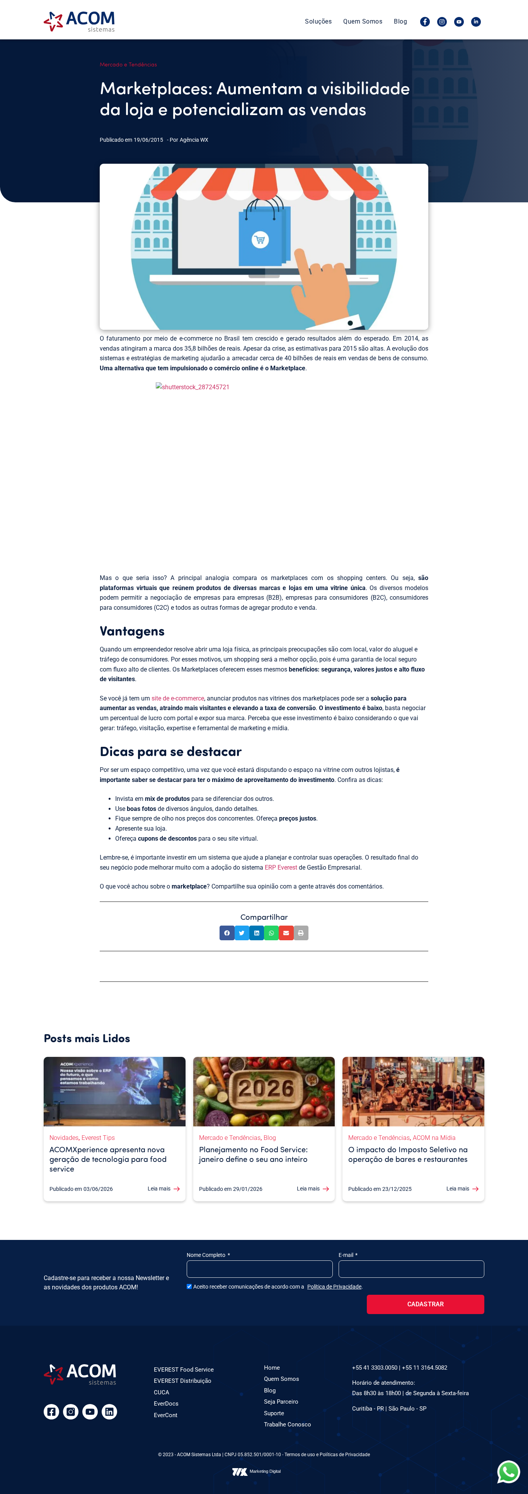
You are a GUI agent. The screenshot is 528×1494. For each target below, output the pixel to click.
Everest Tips (98, 1137)
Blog (400, 21)
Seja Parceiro (281, 1401)
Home (272, 1367)
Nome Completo (207, 1255)
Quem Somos (362, 21)
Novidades (63, 1137)
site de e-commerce (178, 698)
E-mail (346, 1255)
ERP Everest (281, 867)
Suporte (274, 1413)
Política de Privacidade (334, 1287)
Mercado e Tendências (128, 64)
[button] (227, 933)
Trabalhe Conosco (287, 1424)
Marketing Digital (265, 1471)
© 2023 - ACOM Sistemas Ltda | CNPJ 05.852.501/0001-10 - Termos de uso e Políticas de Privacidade (264, 1454)
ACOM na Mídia (434, 1137)
